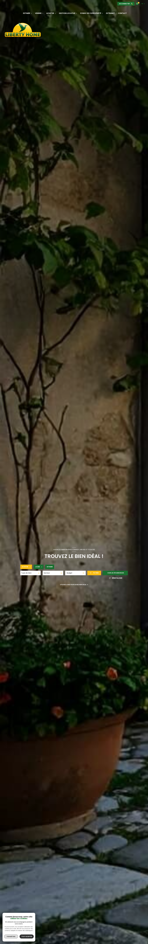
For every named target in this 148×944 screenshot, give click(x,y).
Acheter (50, 13)
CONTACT (122, 13)
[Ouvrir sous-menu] (31, 13)
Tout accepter (26, 936)
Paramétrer (11, 936)
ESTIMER (26, 13)
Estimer (50, 567)
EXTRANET (110, 13)
